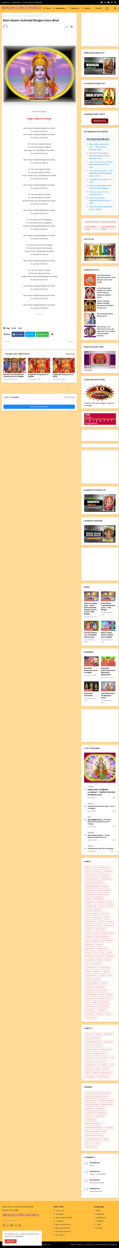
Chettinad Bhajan (99, 1053)
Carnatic (88, 1046)
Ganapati (99, 902)
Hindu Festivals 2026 (64, 1217)
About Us (5, 2)
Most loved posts (62, 1228)
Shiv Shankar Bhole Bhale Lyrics (105, 315)
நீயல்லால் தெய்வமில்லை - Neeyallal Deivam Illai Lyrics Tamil (100, 200)
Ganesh (109, 902)
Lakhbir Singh (100, 1116)
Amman (88, 871)
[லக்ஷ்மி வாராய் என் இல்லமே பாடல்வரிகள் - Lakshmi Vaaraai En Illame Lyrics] (100, 768)
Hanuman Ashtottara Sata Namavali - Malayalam (108, 671)
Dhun (97, 1057)
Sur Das (101, 998)
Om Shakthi (96, 964)
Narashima (89, 956)
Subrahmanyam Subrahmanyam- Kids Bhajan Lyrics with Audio (106, 278)
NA (96, 952)
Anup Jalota (89, 1093)
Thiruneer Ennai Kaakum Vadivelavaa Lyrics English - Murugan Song (100, 155)
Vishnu (108, 1014)
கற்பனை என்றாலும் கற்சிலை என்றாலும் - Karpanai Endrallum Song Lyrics (105, 304)
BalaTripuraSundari (92, 887)
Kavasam (101, 1061)
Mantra (105, 1065)
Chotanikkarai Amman (93, 894)
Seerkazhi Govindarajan (94, 1135)
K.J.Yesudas (89, 1112)
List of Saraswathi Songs (108, 228)
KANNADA (100, 1214)
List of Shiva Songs (92, 222)
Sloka (110, 995)
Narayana (100, 956)
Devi (106, 894)
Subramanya (90, 998)
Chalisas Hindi (106, 1049)
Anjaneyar (108, 871)
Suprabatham (106, 1073)
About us (80, 1244)
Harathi (105, 1057)
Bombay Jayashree (106, 1101)
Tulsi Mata (104, 1002)
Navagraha (89, 960)
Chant (87, 1053)
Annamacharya (91, 875)
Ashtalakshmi (106, 879)
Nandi (109, 952)
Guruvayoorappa (91, 914)
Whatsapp (44, 334)
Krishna (97, 933)
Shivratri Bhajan (91, 995)
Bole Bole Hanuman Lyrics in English (91, 670)
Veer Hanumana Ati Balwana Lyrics (108, 695)
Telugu (95, 1002)
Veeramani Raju (91, 1147)
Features (74, 8)
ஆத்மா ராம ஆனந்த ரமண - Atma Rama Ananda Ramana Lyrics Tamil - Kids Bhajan (90, 608)
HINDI (98, 1211)
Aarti (87, 1038)
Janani (106, 917)
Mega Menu (60, 8)
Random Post (100, 121)
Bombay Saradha (91, 1104)
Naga (102, 952)
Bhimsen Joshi (90, 1101)
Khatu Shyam (101, 929)
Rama (87, 979)
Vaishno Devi (103, 1006)
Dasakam (89, 1057)
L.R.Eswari (88, 1116)
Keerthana (89, 929)
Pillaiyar (106, 971)
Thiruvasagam (103, 1076)
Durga (87, 898)
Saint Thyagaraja (91, 983)
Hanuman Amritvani (88, 694)
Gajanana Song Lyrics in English (38, 375)
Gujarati (98, 910)
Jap (112, 1057)
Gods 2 (99, 8)
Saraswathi (89, 991)
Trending (59, 1221)
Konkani (88, 933)
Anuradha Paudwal (104, 1093)
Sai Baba (96, 979)
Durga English (98, 898)
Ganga (102, 906)
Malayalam (89, 944)
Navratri (99, 960)
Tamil (87, 1002)
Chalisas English (91, 1049)
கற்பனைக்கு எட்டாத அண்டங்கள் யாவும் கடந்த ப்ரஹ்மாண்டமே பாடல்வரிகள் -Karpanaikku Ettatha (106, 331)
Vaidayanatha (90, 1006)
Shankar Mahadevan (93, 1139)
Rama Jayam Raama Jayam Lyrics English (107, 635)
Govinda (88, 910)
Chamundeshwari (103, 890)
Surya (109, 998)
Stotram (106, 1069)
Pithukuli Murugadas (92, 1131)
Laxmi (87, 941)
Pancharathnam (91, 968)
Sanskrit (88, 987)
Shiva (105, 991)
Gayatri (110, 906)
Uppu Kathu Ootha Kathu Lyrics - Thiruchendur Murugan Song (99, 147)
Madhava (96, 941)
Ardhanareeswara (91, 879)
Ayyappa (88, 883)
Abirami (88, 867)
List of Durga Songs (109, 222)
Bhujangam (89, 890)
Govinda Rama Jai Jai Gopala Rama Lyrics (90, 635)
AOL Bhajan (108, 1034)
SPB (104, 1131)
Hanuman (104, 914)
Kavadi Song (90, 1061)
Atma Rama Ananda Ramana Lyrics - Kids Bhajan (108, 606)
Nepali (108, 960)
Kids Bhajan (89, 1065)
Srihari (106, 1139)
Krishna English (108, 933)
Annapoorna (104, 875)
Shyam (102, 995)
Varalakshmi (90, 1010)
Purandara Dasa (91, 975)
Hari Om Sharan (107, 1104)
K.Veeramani (101, 1112)
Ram (10, 16)
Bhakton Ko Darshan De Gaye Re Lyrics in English (13, 375)
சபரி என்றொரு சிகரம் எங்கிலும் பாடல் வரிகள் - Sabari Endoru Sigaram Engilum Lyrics (105, 292)
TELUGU (99, 1228)
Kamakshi (108, 921)
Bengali (105, 887)
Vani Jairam (95, 1143)
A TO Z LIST (60, 1211)
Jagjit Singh (99, 1108)
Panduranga (105, 968)
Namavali (89, 1069)
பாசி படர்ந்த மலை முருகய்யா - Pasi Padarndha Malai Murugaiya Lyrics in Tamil (101, 173)
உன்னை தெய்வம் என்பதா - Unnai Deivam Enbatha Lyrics (99, 836)
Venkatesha (102, 1010)
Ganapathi (89, 902)
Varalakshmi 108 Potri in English (100, 849)
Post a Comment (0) (39, 406)
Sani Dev (104, 983)
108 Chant (89, 1034)
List (98, 1065)
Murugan (88, 952)
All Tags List (60, 1235)
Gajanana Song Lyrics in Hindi (63, 375)
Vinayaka (99, 1014)
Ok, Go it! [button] (10, 1241)
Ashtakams (96, 1038)
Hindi (14, 328)
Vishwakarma (90, 1018)
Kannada (88, 925)
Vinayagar (89, 1014)
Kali (100, 921)
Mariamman (89, 948)
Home (48, 8)
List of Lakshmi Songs (90, 228)
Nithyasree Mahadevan (93, 1128)
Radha (102, 975)
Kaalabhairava (90, 921)
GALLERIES (59, 1214)
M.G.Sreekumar (90, 1120)
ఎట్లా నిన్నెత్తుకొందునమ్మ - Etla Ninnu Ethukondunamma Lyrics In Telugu (99, 822)
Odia (87, 964)
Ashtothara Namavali (93, 1042)
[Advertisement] (30, 35)
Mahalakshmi (108, 941)
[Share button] (52, 334)
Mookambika (102, 948)
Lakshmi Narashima (101, 937)
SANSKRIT (100, 1221)
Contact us (16, 2)
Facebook (19, 334)
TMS (86, 1143)
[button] (115, 8)
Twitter (31, 334)
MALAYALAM (101, 1217)
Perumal (97, 971)
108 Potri (98, 1034)
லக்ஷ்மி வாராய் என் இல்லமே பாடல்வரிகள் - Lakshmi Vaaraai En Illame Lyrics (101, 792)
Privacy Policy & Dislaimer (32, 2)
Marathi (99, 944)
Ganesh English (91, 906)
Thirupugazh (89, 1076)
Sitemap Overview (63, 1231)
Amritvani (97, 871)
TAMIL (98, 1224)
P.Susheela (109, 1128)
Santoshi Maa (99, 987)
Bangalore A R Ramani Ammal (96, 1097)
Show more (70, 354)
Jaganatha (96, 917)
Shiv (98, 991)
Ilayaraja (88, 1108)
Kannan (98, 925)
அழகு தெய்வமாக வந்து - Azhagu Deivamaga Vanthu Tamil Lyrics (101, 164)
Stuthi (87, 1073)
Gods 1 (87, 8)
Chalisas (98, 1046)
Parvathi (88, 971)
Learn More (19, 1236)
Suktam (95, 1073)
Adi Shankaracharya (101, 867)
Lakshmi (88, 937)
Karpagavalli (109, 925)
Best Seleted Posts (63, 1224)
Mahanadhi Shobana (93, 1124)
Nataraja (110, 956)
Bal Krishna (99, 883)
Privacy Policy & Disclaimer (106, 1244)
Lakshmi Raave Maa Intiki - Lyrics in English (101, 807)
